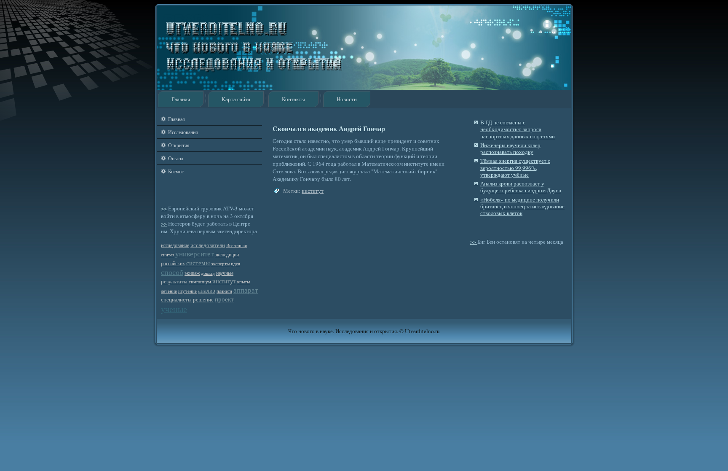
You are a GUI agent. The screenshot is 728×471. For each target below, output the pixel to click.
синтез (167, 255)
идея (235, 263)
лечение (169, 291)
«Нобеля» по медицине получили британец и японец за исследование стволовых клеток (522, 206)
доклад (208, 273)
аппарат (245, 290)
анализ (206, 290)
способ (172, 272)
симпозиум (200, 282)
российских (173, 263)
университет (194, 253)
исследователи (207, 245)
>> (164, 208)
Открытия (179, 145)
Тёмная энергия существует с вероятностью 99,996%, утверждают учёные (515, 167)
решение (203, 299)
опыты (243, 282)
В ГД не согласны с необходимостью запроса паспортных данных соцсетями (517, 129)
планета (224, 291)
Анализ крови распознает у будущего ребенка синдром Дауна (520, 187)
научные (224, 273)
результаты (174, 281)
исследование (175, 245)
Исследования (183, 132)
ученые (174, 309)
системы (198, 262)
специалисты (176, 299)
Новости (347, 99)
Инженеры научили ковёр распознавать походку (510, 148)
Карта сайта (236, 99)
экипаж (192, 273)
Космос (176, 171)
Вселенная (236, 245)
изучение (187, 291)
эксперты (220, 263)
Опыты (175, 158)
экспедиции (227, 254)
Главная (180, 99)
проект (224, 299)
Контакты (293, 99)
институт (224, 281)
